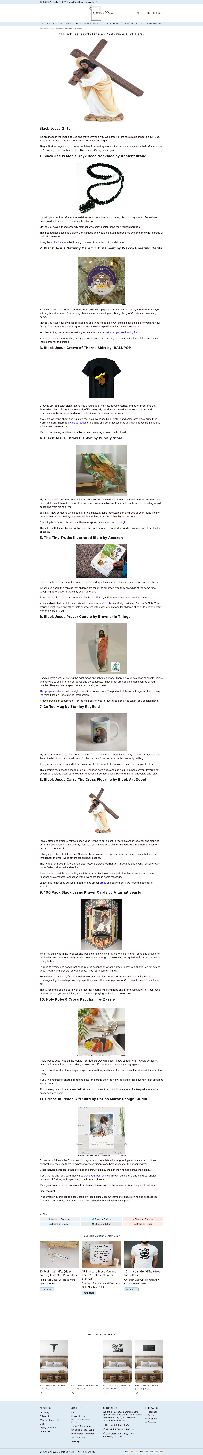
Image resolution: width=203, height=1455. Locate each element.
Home (41, 28)
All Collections (78, 1437)
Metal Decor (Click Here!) (101, 1334)
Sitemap (75, 1441)
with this (106, 603)
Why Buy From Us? (49, 1420)
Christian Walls (101, 13)
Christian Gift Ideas (49, 28)
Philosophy (45, 1416)
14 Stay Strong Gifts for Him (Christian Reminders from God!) (142, 1275)
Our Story (44, 1412)
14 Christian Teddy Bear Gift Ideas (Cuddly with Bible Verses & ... (100, 1275)
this (137, 980)
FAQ (73, 1412)
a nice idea (57, 242)
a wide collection (77, 422)
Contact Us (45, 1431)
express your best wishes (95, 1175)
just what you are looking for (121, 332)
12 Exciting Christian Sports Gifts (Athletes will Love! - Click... (57, 1275)
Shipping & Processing (82, 1430)
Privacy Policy (78, 1416)
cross (103, 882)
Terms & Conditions (81, 1426)
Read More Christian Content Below (101, 1236)
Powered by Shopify (85, 1452)
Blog (42, 1424)
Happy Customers (49, 1427)
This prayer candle (50, 691)
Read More (46, 1293)
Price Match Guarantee (82, 1433)
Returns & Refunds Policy (80, 1421)
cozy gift (121, 522)
